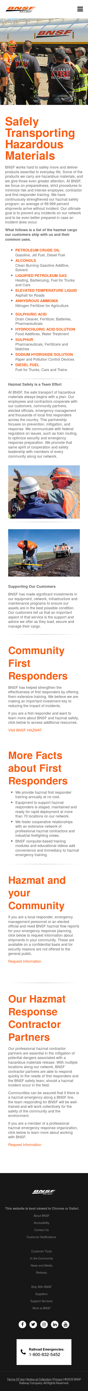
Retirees (41, 1273)
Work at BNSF (41, 1308)
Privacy (58, 1379)
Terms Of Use (16, 1379)
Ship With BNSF (41, 1287)
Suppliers (41, 1294)
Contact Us (41, 1230)
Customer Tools (41, 1251)
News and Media (41, 1265)
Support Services (41, 1301)
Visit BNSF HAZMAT (25, 730)
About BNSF (42, 1216)
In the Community (41, 1258)
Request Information (24, 961)
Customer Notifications (41, 1237)
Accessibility (41, 1223)
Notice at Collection (39, 1379)
